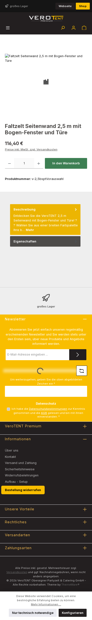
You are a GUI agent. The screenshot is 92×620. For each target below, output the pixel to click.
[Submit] (77, 354)
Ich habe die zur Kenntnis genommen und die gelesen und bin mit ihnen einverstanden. (48, 412)
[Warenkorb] (84, 28)
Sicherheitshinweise (20, 469)
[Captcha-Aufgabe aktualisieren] (81, 371)
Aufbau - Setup (16, 481)
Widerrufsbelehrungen (22, 475)
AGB (44, 413)
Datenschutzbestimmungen (48, 408)
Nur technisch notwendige (32, 613)
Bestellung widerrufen (23, 490)
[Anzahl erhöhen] (38, 163)
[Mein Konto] (73, 28)
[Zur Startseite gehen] (46, 18)
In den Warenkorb (66, 163)
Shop (83, 6)
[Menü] (7, 28)
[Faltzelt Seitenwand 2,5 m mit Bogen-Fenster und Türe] (46, 81)
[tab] (45, 219)
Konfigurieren (72, 613)
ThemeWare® (70, 584)
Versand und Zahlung (21, 463)
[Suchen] (62, 28)
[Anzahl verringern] (9, 163)
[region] (46, 87)
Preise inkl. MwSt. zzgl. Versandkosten (31, 149)
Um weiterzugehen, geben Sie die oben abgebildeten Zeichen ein (46, 381)
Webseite (65, 6)
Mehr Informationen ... (46, 604)
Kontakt (10, 457)
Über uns (11, 450)
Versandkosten (16, 572)
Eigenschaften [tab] (24, 241)
